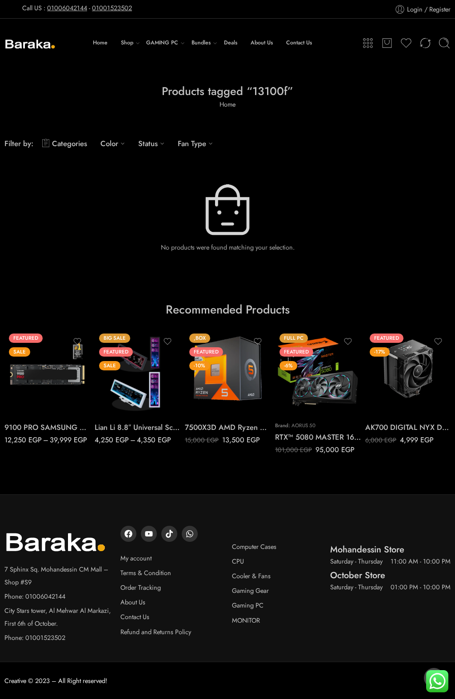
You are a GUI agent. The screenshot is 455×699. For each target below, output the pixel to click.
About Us (262, 43)
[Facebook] (128, 534)
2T (29, 388)
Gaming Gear (250, 590)
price (11, 363)
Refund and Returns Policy (155, 631)
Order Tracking (140, 587)
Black (119, 388)
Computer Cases (254, 546)
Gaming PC (247, 605)
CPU (238, 561)
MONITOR (246, 620)
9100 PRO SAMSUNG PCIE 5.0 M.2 (47, 427)
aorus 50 (303, 425)
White (119, 402)
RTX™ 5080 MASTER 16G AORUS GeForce (318, 437)
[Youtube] (149, 534)
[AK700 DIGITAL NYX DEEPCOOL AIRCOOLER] (408, 372)
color (102, 376)
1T (28, 375)
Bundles (201, 43)
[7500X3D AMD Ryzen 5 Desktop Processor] (228, 372)
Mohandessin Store (367, 549)
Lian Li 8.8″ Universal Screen (137, 427)
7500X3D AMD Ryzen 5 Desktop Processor (228, 427)
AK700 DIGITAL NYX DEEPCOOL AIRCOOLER (408, 427)
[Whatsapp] (190, 534)
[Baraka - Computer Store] (30, 43)
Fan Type (192, 143)
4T (29, 402)
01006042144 (67, 7)
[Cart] (387, 43)
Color (109, 143)
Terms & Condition (145, 572)
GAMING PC (162, 43)
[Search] (444, 43)
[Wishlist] (77, 341)
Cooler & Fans (251, 575)
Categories (69, 143)
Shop (127, 43)
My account (136, 558)
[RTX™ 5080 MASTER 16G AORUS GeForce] (318, 372)
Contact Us (299, 43)
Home (100, 43)
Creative (15, 680)
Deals (230, 43)
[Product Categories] (368, 43)
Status (148, 143)
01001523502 (112, 7)
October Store (357, 575)
